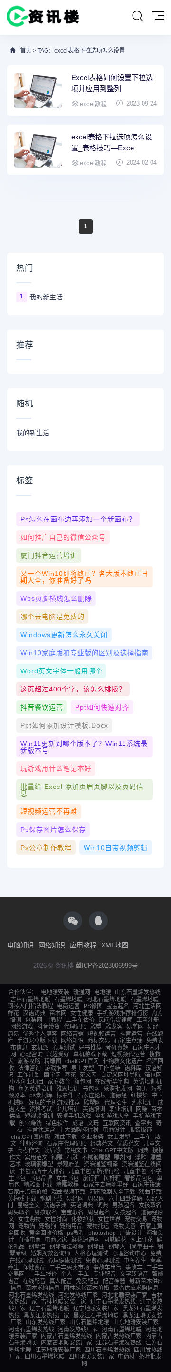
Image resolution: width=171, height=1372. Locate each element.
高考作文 (28, 1150)
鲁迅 (141, 1088)
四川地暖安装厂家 (91, 1356)
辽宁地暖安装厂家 (96, 1308)
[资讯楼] (43, 17)
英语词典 (81, 1205)
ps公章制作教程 (46, 847)
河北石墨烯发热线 (31, 1295)
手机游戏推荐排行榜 (122, 1013)
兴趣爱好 (58, 1054)
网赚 (141, 1109)
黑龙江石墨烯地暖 (96, 1315)
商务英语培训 (35, 1088)
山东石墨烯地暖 (89, 1322)
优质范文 (128, 1143)
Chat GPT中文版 (112, 1150)
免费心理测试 (103, 1260)
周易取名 (19, 1212)
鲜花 (13, 1013)
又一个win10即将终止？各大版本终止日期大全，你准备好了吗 (84, 577)
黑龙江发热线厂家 (46, 1315)
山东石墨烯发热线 (138, 992)
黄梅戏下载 (22, 1198)
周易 (13, 1034)
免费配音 (87, 1281)
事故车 (133, 1267)
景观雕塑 (68, 1164)
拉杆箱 (112, 1178)
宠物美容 (124, 1226)
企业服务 (92, 1137)
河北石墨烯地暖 (106, 999)
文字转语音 (134, 1274)
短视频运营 (101, 1034)
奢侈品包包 (138, 1178)
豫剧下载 (51, 1198)
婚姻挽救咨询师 (50, 1253)
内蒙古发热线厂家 (119, 1336)
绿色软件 (57, 1123)
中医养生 (135, 1260)
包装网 (33, 1020)
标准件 (65, 1095)
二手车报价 (42, 1274)
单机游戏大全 (112, 1116)
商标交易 (98, 1040)
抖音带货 (48, 1026)
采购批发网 (118, 1088)
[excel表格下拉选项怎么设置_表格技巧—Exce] (38, 150)
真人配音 (60, 1281)
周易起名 (98, 1212)
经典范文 (101, 1143)
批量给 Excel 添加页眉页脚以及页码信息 (81, 790)
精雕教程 (67, 1184)
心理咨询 (31, 1054)
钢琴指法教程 (66, 1247)
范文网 (88, 1075)
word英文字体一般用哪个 (61, 671)
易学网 (134, 1026)
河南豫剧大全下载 (112, 1192)
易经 (153, 1026)
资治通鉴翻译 (101, 1164)
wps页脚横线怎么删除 (56, 598)
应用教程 (83, 945)
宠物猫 (26, 1226)
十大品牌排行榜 (79, 1130)
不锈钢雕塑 (96, 1157)
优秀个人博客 (40, 1034)
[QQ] (98, 920)
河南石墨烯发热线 (31, 1329)
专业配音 (104, 1274)
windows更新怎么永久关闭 (64, 634)
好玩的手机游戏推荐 (54, 1102)
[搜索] (137, 16)
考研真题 (116, 1047)
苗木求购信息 (43, 1288)
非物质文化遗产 (122, 1061)
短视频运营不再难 (48, 811)
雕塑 (96, 1026)
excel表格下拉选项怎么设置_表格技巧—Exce (111, 142)
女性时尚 (56, 1219)
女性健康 (81, 1013)
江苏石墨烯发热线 (119, 1343)
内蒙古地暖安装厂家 (66, 1343)
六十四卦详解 (125, 1198)
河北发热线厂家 (78, 1295)
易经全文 (28, 1205)
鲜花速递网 (85, 1239)
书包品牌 (40, 1178)
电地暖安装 (55, 992)
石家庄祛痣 (146, 1184)
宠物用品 (71, 1226)
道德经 (118, 1095)
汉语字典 (55, 1205)
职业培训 (120, 1109)
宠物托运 (97, 1226)
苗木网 (57, 1013)
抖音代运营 (41, 1130)
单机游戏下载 (90, 1054)
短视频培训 (39, 1116)
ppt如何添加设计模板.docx (64, 725)
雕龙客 (114, 1026)
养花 (70, 1075)
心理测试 (63, 1047)
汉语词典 (34, 1013)
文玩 (93, 1123)
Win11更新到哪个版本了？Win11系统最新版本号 (84, 747)
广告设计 (131, 1233)
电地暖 (102, 992)
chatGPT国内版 (30, 1137)
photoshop (102, 1233)
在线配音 (34, 1281)
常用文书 (76, 1150)
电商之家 (56, 1239)
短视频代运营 (128, 1054)
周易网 (95, 1198)
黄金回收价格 (46, 1233)
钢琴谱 (37, 1247)
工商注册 (147, 1020)
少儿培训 (67, 1109)
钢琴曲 (95, 1247)
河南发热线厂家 (78, 1329)
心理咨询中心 (129, 1253)
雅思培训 (67, 1088)
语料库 (133, 1068)
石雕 (72, 1157)
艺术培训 (142, 1102)
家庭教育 (59, 1081)
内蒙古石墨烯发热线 (66, 1336)
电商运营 (68, 1006)
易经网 (75, 1198)
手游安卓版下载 (37, 1040)
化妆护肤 (82, 1219)
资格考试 (40, 1109)
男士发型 (82, 1068)
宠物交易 (135, 1219)
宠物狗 (47, 1226)
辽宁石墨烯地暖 (49, 1308)
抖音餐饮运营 (41, 707)
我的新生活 (46, 297)
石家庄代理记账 (66, 1143)
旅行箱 (91, 1178)
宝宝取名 (72, 1212)
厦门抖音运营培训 (48, 555)
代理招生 (115, 1102)
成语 (78, 1123)
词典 (143, 1150)
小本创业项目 (27, 1081)
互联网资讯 (117, 1123)
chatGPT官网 (82, 1061)
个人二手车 (75, 1274)
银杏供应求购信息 (136, 1288)
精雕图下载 (38, 1184)
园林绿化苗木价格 (86, 1288)
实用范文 (36, 1157)
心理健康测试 (65, 1260)
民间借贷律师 (115, 1020)
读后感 (52, 1150)
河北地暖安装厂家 (124, 1295)
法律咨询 (29, 1068)
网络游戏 (21, 1026)
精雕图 (52, 1061)
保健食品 (34, 1267)
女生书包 (67, 1178)
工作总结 (109, 1068)
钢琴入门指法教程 (30, 1006)
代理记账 (75, 1026)
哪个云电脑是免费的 (52, 616)
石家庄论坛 (91, 1095)
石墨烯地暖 (68, 999)
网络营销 (72, 1034)
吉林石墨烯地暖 (30, 999)
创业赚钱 (30, 1123)
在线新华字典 (112, 1081)
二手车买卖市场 (69, 1267)
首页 (25, 50)
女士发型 (118, 1137)
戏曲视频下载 (68, 1192)
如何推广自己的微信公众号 (63, 537)
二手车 (142, 1137)
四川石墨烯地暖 (45, 1356)
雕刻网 (122, 1157)
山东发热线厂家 (46, 1322)
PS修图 (93, 1006)
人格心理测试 (91, 1253)
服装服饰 (140, 1130)
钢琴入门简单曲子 (131, 1247)
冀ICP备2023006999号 (107, 965)
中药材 (126, 1356)
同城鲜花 (115, 1239)
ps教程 (76, 1233)
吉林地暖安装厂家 (63, 1301)
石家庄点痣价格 (28, 1192)
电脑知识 (20, 945)
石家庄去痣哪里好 (105, 1184)
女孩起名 (125, 1212)
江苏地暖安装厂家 (58, 1350)
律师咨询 (31, 1143)
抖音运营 (131, 1034)
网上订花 (141, 1239)
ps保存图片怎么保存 (53, 829)
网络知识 (51, 945)
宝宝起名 (117, 1006)
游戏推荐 (56, 1068)
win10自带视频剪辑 (116, 847)
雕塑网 (92, 1102)
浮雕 (140, 1157)
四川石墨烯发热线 (107, 1350)
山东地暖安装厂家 (136, 1322)
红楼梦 (139, 1095)
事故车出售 (107, 1267)
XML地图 (114, 945)
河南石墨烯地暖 (122, 1329)
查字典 (143, 1123)
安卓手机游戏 (74, 1116)
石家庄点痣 (128, 1040)
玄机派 (39, 1047)
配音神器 (114, 1281)
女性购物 (29, 1219)
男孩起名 (123, 1205)
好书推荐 (90, 1047)
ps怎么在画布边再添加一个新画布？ (78, 519)
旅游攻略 (29, 1061)
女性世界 (109, 1219)
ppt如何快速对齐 (102, 707)
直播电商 (29, 1239)
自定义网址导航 (121, 1075)
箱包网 (153, 1075)
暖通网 (81, 992)
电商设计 (114, 1130)
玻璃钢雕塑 (39, 1164)
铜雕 (57, 1157)
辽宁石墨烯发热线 (113, 1301)
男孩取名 (45, 1212)
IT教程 (54, 1020)
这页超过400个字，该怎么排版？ (73, 689)
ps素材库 (41, 1095)
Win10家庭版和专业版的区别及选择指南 (84, 653)
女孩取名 (150, 1205)
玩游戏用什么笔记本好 (56, 768)
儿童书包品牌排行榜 (94, 1171)
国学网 (52, 1075)
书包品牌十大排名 (42, 1171)
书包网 (91, 1088)
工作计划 (28, 1075)
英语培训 (94, 1109)
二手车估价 (80, 1020)
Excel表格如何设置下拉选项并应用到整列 (112, 83)
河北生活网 (147, 1006)
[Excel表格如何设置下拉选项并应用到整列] (38, 90)
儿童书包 (135, 1171)
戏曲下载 (65, 1137)
